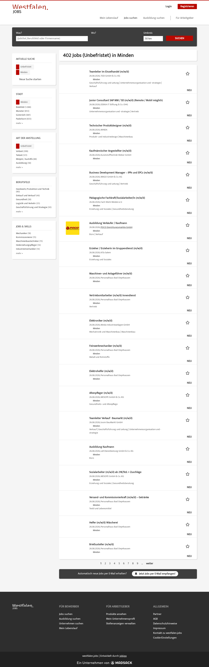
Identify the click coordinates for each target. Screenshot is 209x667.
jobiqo (123, 656)
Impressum (159, 628)
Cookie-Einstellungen (165, 638)
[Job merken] (189, 73)
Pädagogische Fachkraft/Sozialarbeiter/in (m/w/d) (117, 198)
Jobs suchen (130, 18)
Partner (157, 614)
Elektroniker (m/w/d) (100, 321)
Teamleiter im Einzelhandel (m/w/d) (109, 72)
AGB (155, 619)
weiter (149, 563)
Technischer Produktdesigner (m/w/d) (110, 125)
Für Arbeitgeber (185, 18)
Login (169, 6)
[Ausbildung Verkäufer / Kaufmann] (72, 228)
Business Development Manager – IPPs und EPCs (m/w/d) (121, 172)
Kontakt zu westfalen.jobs (167, 633)
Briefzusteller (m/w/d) (101, 544)
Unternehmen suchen (71, 623)
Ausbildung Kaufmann (101, 447)
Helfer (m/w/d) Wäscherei (103, 522)
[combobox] (52, 38)
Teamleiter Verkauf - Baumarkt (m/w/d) (110, 418)
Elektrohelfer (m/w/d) (101, 371)
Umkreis (148, 33)
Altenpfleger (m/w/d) (101, 393)
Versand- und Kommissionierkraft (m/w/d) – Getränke (119, 497)
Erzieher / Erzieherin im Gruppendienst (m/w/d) (116, 248)
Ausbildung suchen (154, 18)
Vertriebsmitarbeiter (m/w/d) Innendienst (112, 295)
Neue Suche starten (30, 79)
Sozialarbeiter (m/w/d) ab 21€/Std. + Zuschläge (115, 472)
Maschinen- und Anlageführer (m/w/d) (110, 273)
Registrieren (187, 6)
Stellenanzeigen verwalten (121, 623)
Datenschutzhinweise (165, 623)
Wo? (93, 33)
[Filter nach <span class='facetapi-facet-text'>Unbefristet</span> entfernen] (17, 67)
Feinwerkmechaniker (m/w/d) (105, 346)
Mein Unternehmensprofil (120, 619)
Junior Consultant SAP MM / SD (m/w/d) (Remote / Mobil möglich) (126, 100)
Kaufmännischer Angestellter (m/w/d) (110, 151)
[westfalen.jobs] (30, 9)
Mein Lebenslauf (109, 18)
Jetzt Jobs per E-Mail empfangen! (157, 574)
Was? (19, 33)
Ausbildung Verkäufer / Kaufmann (108, 223)
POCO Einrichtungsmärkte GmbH (116, 227)
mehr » (19, 123)
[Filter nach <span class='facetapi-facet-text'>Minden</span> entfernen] (17, 72)
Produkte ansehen (116, 614)
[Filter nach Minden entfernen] (18, 102)
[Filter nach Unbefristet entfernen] (18, 146)
